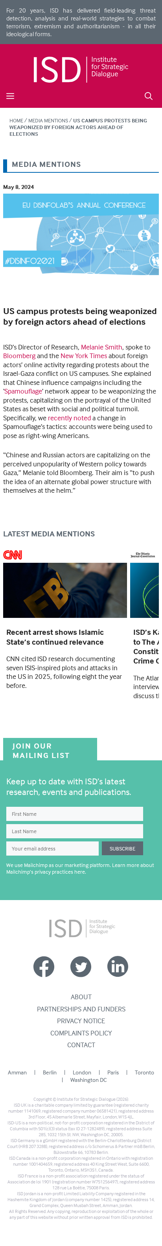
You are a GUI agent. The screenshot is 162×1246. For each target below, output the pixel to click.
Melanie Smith (101, 346)
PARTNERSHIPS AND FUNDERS (81, 1008)
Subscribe (122, 848)
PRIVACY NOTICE (81, 1020)
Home (16, 120)
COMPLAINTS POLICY (81, 1032)
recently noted (69, 417)
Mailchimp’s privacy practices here (45, 871)
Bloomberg (19, 355)
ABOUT (81, 996)
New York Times (84, 355)
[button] (148, 95)
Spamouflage (23, 391)
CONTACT (81, 1044)
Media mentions (48, 120)
